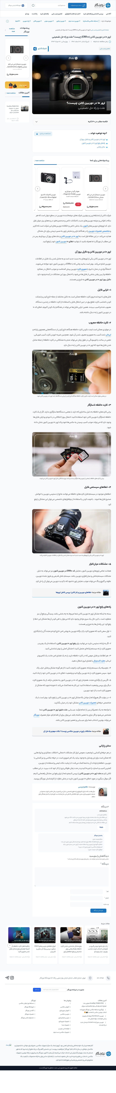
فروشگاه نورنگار (29, 1007)
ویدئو (27, 14)
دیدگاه (104, 864)
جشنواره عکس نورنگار (27, 1018)
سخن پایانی (101, 147)
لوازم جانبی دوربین (63, 1029)
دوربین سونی (48, 21)
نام (107, 891)
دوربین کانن (36, 21)
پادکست (34, 14)
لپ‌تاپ (108, 335)
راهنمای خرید (44, 14)
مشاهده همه (39, 160)
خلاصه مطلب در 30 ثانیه (98, 121)
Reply (101, 827)
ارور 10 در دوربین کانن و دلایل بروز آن (92, 139)
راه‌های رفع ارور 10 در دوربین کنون (93, 143)
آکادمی (108, 14)
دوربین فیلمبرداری (63, 1018)
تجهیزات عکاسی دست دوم (61, 1032)
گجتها (17, 21)
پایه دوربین (26, 21)
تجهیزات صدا (65, 1025)
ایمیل (106, 898)
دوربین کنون (61, 241)
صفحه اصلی (105, 30)
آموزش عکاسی (64, 1007)
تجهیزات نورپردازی (64, 1021)
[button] (7, 21)
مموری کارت (82, 269)
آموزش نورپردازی (64, 1010)
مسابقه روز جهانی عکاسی (26, 1003)
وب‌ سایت (106, 904)
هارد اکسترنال (99, 661)
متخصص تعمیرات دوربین (99, 231)
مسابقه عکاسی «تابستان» (90, 21)
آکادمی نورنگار (29, 1010)
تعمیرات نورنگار (29, 1014)
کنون (85, 226)
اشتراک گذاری (42, 48)
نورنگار (36, 715)
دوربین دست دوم (74, 21)
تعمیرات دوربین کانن (87, 703)
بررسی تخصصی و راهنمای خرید (93, 14)
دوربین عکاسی (64, 1014)
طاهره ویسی (83, 787)
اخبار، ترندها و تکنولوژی (72, 14)
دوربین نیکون (60, 21)
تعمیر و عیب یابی (57, 14)
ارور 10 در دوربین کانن (70, 236)
